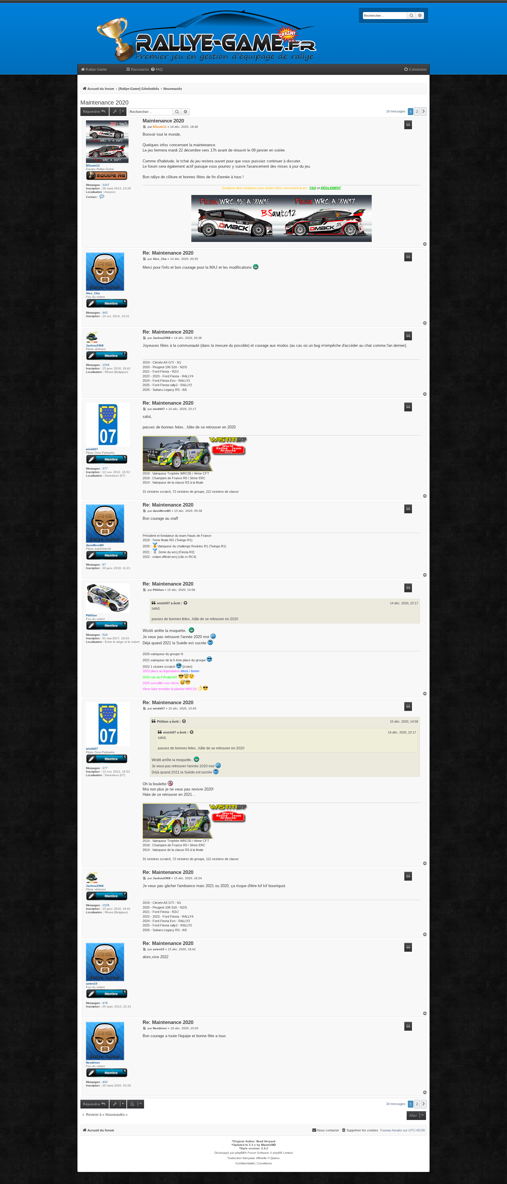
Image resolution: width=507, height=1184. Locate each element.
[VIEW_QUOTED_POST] (185, 603)
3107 (105, 184)
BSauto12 (93, 165)
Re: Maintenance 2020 (168, 253)
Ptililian (91, 615)
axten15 (91, 983)
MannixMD (268, 1144)
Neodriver (93, 1062)
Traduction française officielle (247, 1158)
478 (105, 1003)
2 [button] (417, 111)
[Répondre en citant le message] (408, 124)
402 (105, 1082)
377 (105, 468)
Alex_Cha (93, 293)
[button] (424, 111)
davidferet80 (95, 545)
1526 (105, 364)
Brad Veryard (265, 1141)
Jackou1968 (95, 345)
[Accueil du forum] (206, 36)
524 (105, 634)
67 (104, 564)
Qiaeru (275, 1158)
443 (105, 312)
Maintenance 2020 (104, 102)
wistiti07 (92, 449)
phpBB (240, 1152)
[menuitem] (157, 70)
